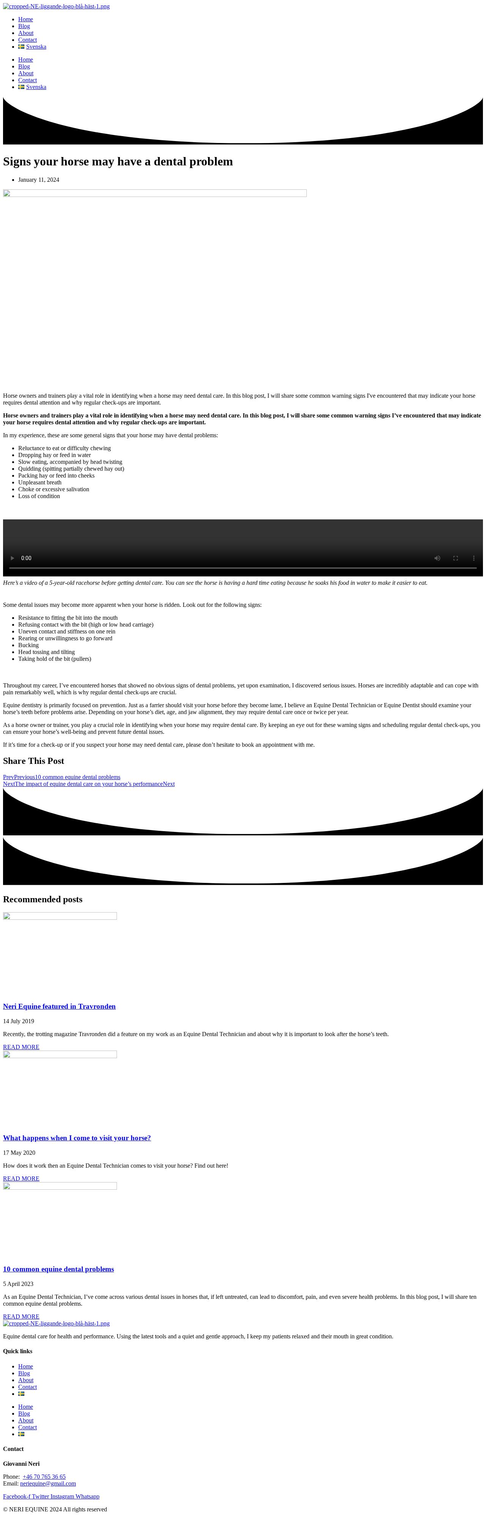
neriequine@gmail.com (48, 1483)
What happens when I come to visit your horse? (77, 1138)
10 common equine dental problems (58, 1269)
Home (25, 19)
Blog (24, 26)
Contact (27, 40)
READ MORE (21, 1047)
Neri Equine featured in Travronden (59, 1006)
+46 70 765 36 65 (44, 1476)
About (25, 33)
